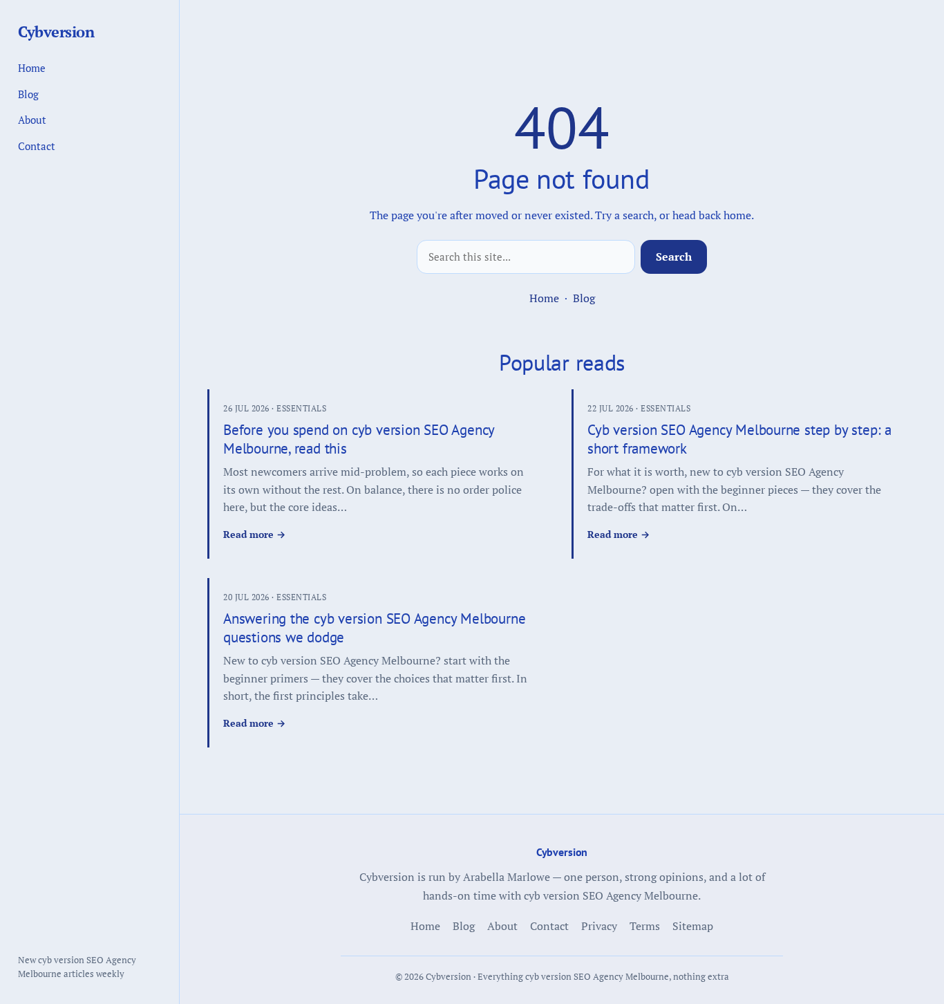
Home (544, 298)
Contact (36, 146)
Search (674, 256)
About (32, 120)
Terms (645, 925)
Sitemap (692, 925)
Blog (584, 298)
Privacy (599, 925)
